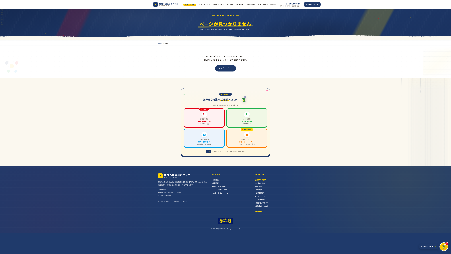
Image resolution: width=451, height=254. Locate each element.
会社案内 (273, 4)
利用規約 (176, 201)
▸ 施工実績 (258, 190)
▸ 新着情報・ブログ (261, 206)
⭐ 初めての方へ (260, 180)
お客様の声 (239, 4)
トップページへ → (225, 68)
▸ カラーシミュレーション (221, 193)
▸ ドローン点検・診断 (219, 190)
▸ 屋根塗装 (215, 183)
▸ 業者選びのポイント (262, 203)
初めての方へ (190, 4)
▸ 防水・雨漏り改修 (219, 186)
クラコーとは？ (204, 4)
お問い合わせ (311, 4)
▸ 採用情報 (258, 211)
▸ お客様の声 (259, 193)
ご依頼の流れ (250, 4)
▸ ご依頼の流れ (260, 199)
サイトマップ (185, 201)
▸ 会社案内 (258, 186)
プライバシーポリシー (165, 201)
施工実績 (229, 4)
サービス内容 (217, 4)
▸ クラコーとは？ (261, 183)
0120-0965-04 (166, 195)
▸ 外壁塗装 (215, 180)
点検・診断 (262, 4)
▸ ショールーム (260, 196)
